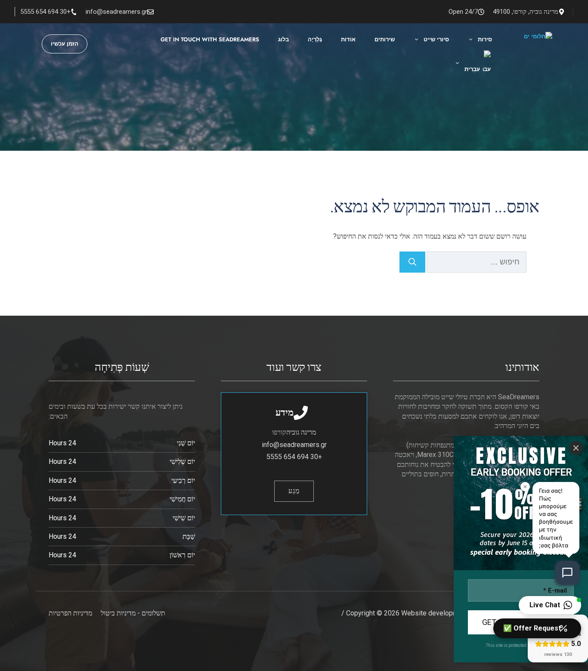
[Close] (576, 448)
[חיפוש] (412, 262)
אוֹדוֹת (348, 39)
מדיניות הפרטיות (70, 613)
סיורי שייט (436, 39)
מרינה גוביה (301, 432)
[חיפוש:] (475, 262)
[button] (550, 605)
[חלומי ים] (510, 44)
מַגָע (293, 491)
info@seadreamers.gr (116, 12)
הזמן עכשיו (64, 44)
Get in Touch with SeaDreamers (210, 39)
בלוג (283, 39)
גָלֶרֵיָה (315, 39)
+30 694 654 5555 (45, 12)
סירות (485, 39)
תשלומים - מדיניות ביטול (133, 613)
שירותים (384, 39)
